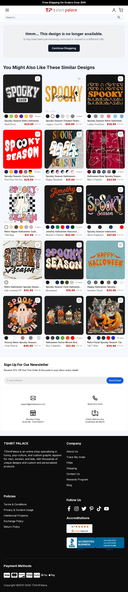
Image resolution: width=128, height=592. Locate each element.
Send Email (115, 380)
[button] (37, 78)
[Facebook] (68, 509)
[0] (120, 11)
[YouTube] (106, 509)
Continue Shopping (64, 48)
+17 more (78, 282)
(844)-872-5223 (95, 404)
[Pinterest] (91, 509)
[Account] (114, 11)
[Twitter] (83, 509)
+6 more (37, 116)
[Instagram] (76, 509)
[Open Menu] (7, 11)
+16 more (120, 338)
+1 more (79, 116)
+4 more (120, 172)
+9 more (79, 172)
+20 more (37, 172)
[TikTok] (98, 509)
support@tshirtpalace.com (33, 404)
